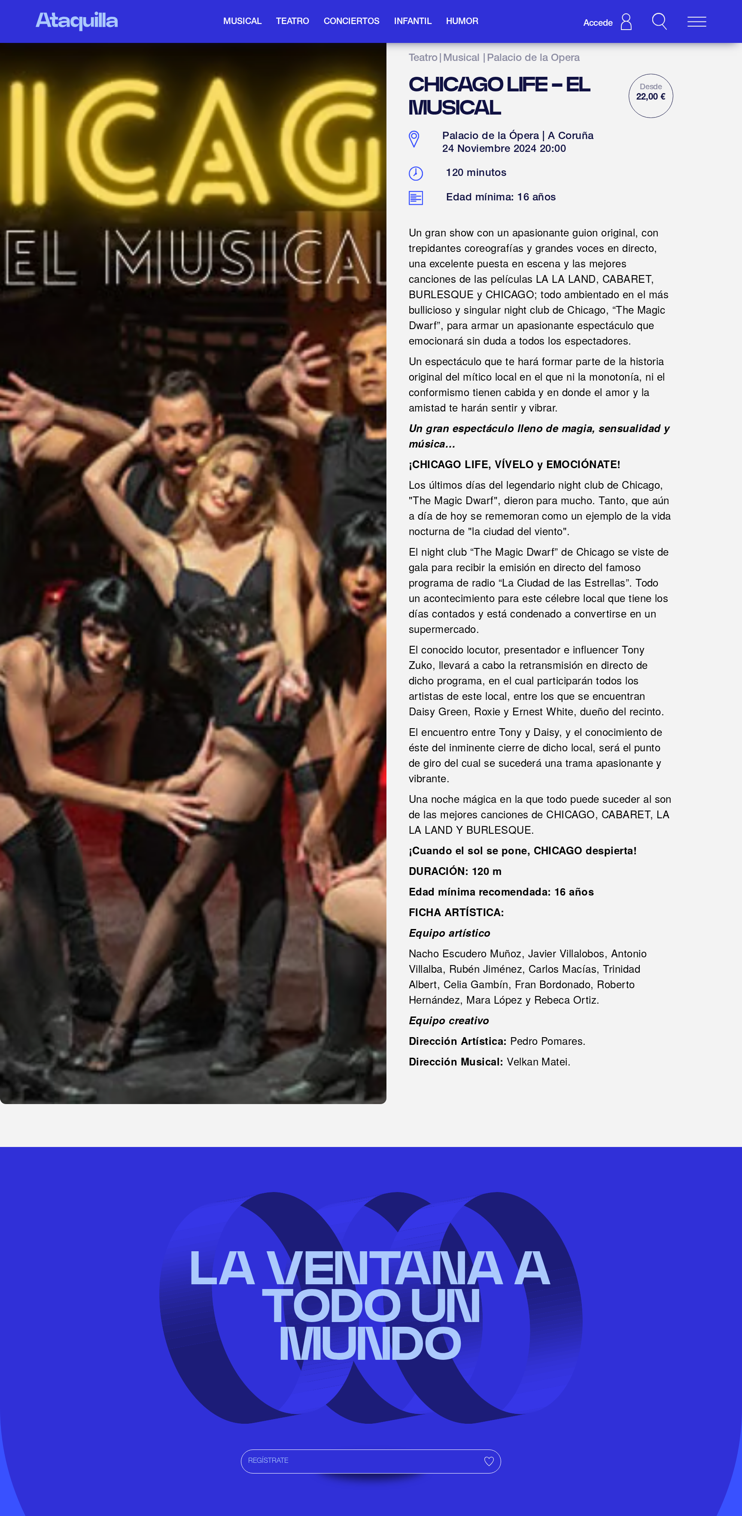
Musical (461, 59)
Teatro (423, 59)
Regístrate (268, 1461)
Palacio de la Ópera (533, 59)
